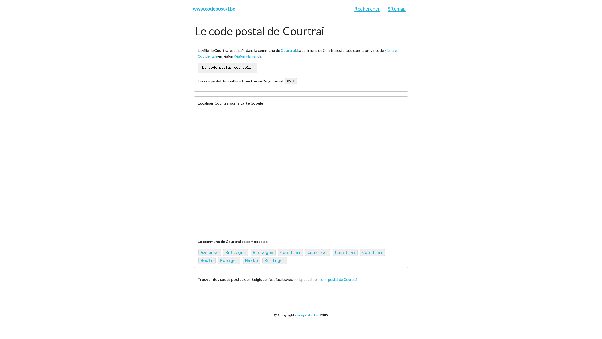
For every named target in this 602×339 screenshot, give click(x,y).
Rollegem (275, 260)
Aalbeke (210, 252)
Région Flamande (247, 56)
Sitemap (397, 9)
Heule (207, 260)
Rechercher (367, 9)
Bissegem (263, 252)
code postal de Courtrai (338, 279)
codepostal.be (306, 315)
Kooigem (229, 260)
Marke (251, 260)
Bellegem (235, 252)
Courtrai (288, 50)
